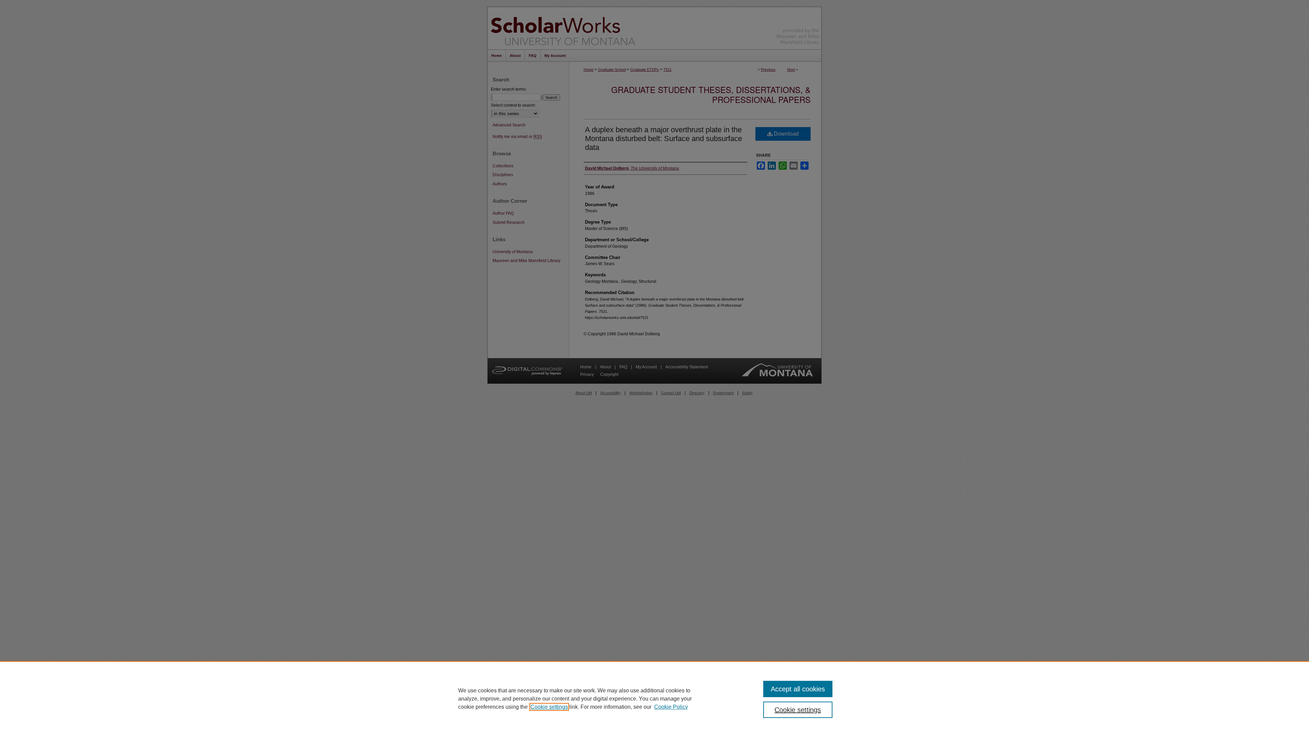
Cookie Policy (671, 707)
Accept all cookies (798, 689)
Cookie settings (549, 707)
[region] (654, 698)
